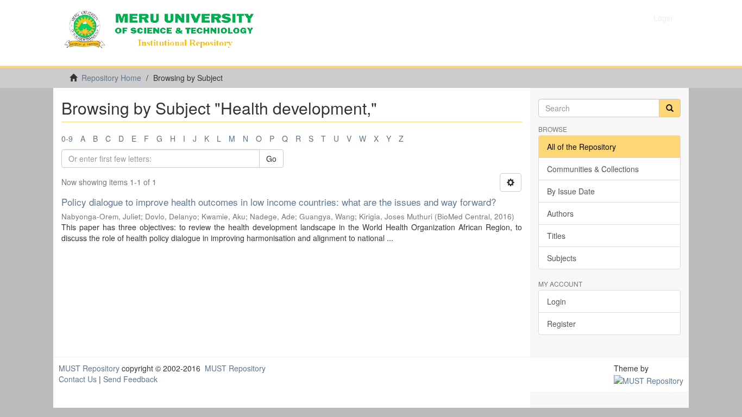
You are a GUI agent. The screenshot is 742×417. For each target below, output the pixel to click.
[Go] (670, 108)
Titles (556, 235)
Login (556, 301)
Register (561, 323)
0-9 (67, 138)
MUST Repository (89, 368)
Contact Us (78, 379)
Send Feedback (130, 379)
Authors (560, 213)
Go (271, 158)
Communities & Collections (593, 168)
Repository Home (111, 77)
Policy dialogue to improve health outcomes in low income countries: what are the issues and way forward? (278, 201)
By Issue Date (571, 191)
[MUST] (648, 379)
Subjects (561, 257)
